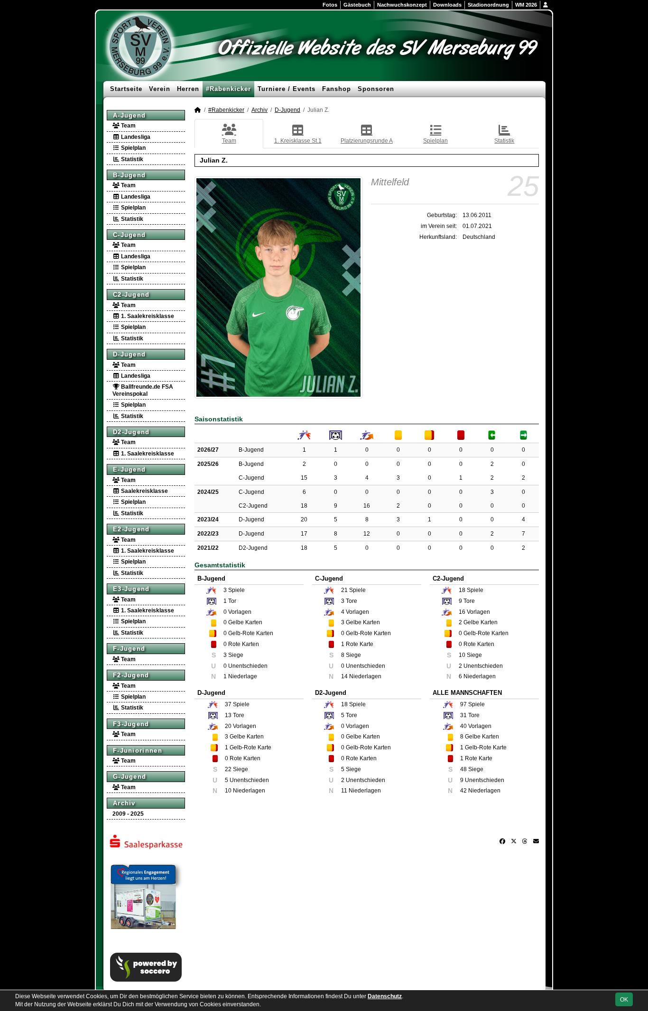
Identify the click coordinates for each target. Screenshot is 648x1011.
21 (344, 590)
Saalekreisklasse (144, 491)
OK (624, 999)
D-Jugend (129, 354)
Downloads (447, 5)
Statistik (131, 159)
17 (304, 533)
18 (304, 505)
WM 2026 (526, 5)
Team (128, 125)
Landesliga (135, 137)
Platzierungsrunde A (367, 140)
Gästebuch (357, 5)
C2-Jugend (131, 294)
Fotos (330, 5)
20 (304, 519)
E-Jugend (129, 469)
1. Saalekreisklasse (147, 316)
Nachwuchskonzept (402, 5)
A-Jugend (129, 115)
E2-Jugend (131, 529)
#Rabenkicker (228, 88)
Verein (159, 88)
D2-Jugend (131, 432)
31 (463, 715)
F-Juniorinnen (137, 750)
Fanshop (336, 88)
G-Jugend (129, 776)
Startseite (126, 88)
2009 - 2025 (128, 814)
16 (366, 505)
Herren (188, 88)
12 (366, 533)
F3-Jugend (131, 724)
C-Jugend (129, 234)
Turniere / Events (286, 88)
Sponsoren (376, 88)
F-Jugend (129, 648)
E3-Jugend (131, 588)
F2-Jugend (131, 675)
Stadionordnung (488, 5)
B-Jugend (129, 175)
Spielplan (133, 148)
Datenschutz (385, 996)
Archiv (124, 803)
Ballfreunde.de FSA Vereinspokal (142, 390)
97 (463, 704)
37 (228, 704)
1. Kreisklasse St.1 (298, 140)
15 (304, 477)
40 (463, 726)
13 (228, 715)
